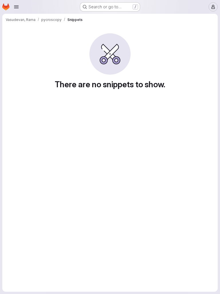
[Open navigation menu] (16, 6)
